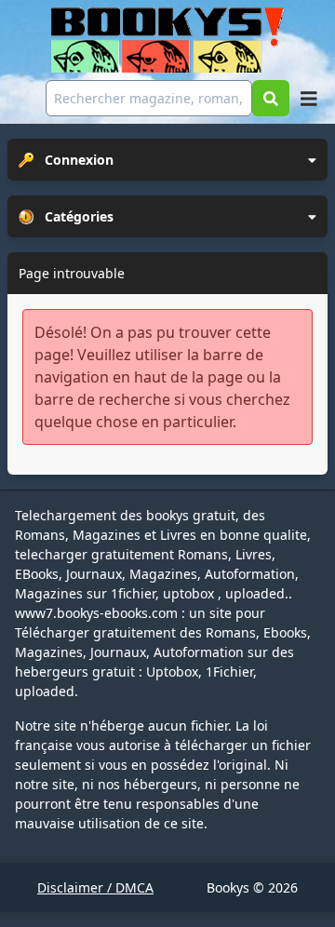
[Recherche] (270, 98)
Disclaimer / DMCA (95, 887)
